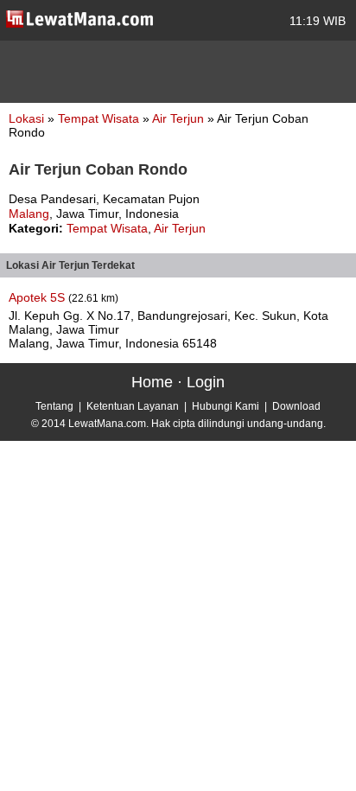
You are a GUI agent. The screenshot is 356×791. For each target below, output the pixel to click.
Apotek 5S (38, 297)
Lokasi (26, 118)
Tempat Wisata (100, 118)
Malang (29, 213)
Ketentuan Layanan (132, 406)
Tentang (54, 406)
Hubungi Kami (225, 406)
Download (296, 406)
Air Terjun (179, 118)
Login (206, 382)
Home (152, 382)
